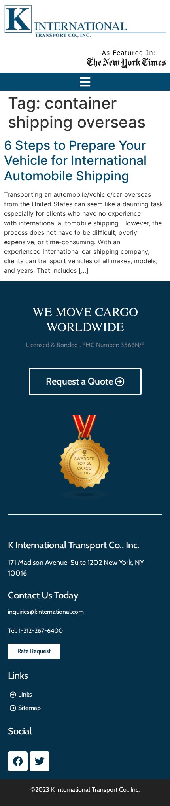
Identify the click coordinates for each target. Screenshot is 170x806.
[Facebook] (18, 761)
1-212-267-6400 (40, 630)
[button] (85, 82)
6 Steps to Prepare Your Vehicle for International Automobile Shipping (75, 160)
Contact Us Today (43, 595)
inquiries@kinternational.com (46, 611)
